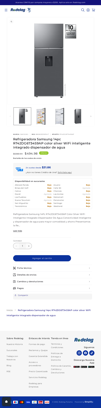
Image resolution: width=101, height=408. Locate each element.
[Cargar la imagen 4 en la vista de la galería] (78, 116)
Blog (9, 365)
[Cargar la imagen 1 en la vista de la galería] (22, 116)
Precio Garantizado (38, 371)
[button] (6, 10)
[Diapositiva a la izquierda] (10, 116)
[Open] (6, 401)
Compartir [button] (22, 295)
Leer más (17, 231)
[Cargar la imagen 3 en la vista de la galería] (59, 116)
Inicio (10, 310)
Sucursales (12, 350)
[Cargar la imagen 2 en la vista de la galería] (41, 116)
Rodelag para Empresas (35, 385)
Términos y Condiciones (57, 345)
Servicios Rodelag (38, 377)
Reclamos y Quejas (38, 350)
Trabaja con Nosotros (12, 358)
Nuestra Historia (15, 344)
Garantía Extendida (38, 356)
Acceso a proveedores (35, 364)
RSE (9, 371)
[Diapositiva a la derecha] (91, 116)
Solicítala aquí (65, 172)
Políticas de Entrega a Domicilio (57, 356)
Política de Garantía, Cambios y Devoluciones (61, 369)
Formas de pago (37, 344)
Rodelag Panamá (65, 402)
